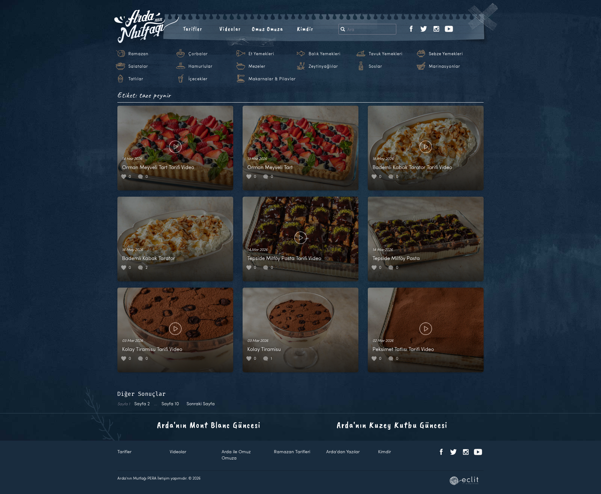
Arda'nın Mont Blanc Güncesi (209, 424)
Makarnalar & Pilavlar (272, 79)
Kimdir (305, 28)
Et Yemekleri (261, 53)
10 (170, 403)
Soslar (375, 66)
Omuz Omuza (267, 28)
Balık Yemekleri (325, 53)
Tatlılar (135, 79)
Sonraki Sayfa (201, 403)
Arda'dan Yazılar (343, 451)
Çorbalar (198, 53)
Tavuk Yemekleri (386, 53)
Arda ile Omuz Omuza (236, 455)
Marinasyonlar (444, 66)
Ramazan (138, 53)
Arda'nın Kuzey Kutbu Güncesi (392, 424)
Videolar (230, 28)
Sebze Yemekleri (446, 53)
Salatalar (138, 66)
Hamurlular (200, 66)
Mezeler (257, 66)
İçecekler (198, 79)
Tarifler (193, 28)
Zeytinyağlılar (323, 66)
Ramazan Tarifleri (292, 451)
